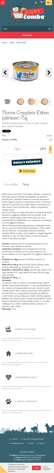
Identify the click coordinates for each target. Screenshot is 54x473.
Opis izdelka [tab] (11, 184)
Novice (41, 443)
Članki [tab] (25, 184)
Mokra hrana (21, 42)
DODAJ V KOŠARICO (27, 162)
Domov (4, 42)
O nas (31, 443)
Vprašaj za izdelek (9, 139)
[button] (48, 72)
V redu (36, 468)
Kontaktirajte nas (17, 443)
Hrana (12, 42)
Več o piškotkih (46, 468)
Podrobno (27, 35)
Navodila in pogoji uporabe (33, 439)
